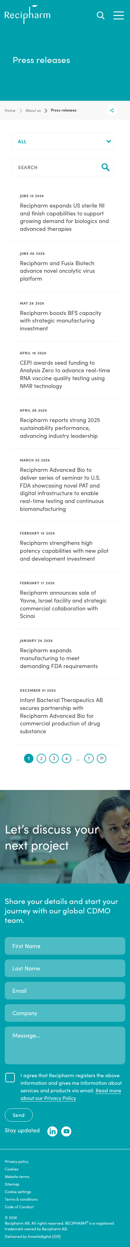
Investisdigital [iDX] (44, 1236)
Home (10, 110)
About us (33, 110)
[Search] (100, 15)
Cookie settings (18, 1191)
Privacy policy (16, 1161)
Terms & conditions (21, 1199)
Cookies (11, 1168)
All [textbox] (22, 141)
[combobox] (62, 141)
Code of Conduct (19, 1206)
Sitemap (12, 1184)
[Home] (27, 22)
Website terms (17, 1176)
